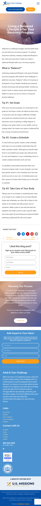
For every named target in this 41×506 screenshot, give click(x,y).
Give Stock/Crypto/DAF (15, 9)
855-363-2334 (9, 443)
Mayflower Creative (23, 504)
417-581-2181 (8, 445)
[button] (38, 4)
